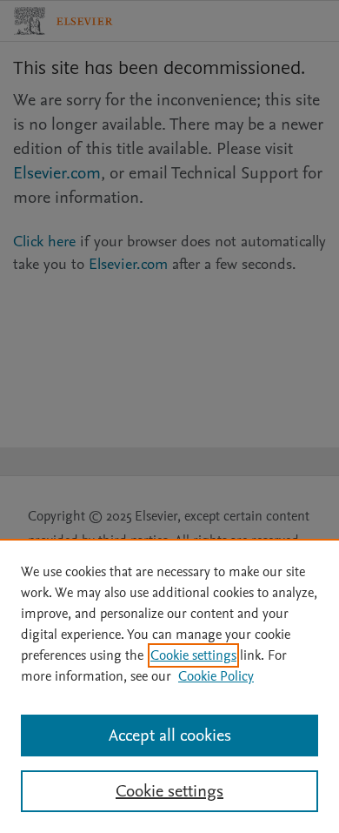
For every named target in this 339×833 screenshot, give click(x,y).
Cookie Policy (216, 676)
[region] (169, 686)
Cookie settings (193, 655)
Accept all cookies (170, 735)
